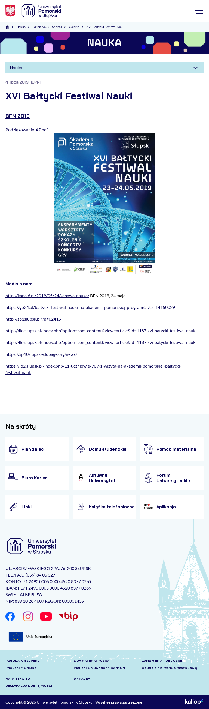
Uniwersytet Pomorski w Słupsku (65, 702)
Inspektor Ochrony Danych (99, 668)
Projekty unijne (20, 668)
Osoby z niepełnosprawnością (169, 668)
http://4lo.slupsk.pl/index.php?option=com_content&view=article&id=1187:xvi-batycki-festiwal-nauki (100, 330)
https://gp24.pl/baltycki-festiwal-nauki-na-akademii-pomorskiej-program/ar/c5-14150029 (90, 307)
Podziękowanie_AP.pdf (26, 129)
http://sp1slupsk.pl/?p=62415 (33, 318)
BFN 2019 (17, 115)
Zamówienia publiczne (162, 661)
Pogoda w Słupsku (22, 661)
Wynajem (82, 678)
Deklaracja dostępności (28, 685)
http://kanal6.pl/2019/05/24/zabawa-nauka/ (47, 295)
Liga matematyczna (91, 661)
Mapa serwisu (17, 678)
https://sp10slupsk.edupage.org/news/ (41, 354)
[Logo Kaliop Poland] (194, 702)
